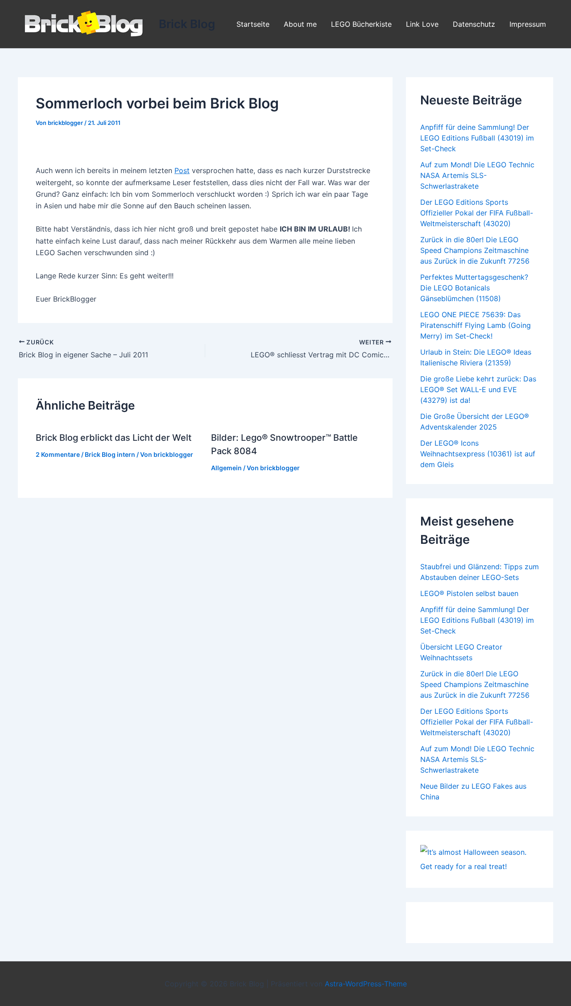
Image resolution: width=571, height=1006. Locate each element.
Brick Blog (187, 24)
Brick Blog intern (110, 454)
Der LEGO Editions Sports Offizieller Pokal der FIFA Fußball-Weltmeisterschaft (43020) (476, 213)
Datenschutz (474, 24)
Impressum (527, 24)
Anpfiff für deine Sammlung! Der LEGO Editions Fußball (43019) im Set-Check (477, 138)
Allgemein (226, 468)
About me (300, 24)
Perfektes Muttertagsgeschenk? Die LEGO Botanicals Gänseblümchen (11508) (474, 288)
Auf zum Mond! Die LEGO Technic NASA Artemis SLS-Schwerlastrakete (477, 175)
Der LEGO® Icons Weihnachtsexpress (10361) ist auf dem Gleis (477, 454)
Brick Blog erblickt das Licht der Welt (113, 437)
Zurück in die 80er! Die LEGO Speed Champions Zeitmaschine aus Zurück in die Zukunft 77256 (475, 250)
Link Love (422, 24)
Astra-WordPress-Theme (366, 983)
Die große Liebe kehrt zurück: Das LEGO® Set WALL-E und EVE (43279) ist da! (478, 389)
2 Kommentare (58, 454)
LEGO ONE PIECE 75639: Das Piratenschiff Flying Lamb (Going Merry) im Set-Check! (475, 325)
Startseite (252, 24)
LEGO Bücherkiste (361, 24)
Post (182, 170)
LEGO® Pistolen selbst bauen (469, 593)
